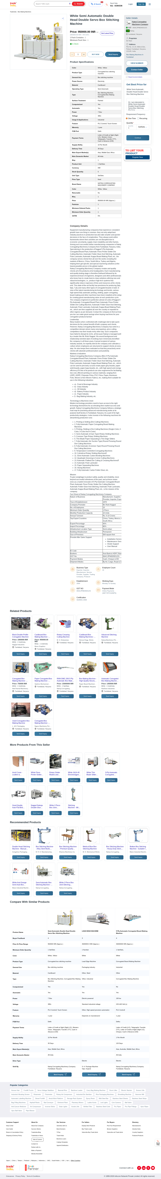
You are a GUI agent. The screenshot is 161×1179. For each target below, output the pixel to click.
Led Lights (104, 1102)
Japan (8, 1160)
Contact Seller (137, 70)
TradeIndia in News (37, 1135)
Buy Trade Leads (87, 1129)
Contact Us (34, 1144)
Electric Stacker (126, 1090)
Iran (67, 1160)
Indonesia (42, 1160)
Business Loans (61, 1139)
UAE (48, 1160)
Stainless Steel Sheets (120, 1098)
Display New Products (88, 1125)
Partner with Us (35, 1147)
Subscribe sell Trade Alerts (115, 1132)
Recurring (143, 118)
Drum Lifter (113, 1090)
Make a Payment (36, 1150)
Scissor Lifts (140, 1090)
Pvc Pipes (117, 1106)
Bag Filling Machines (18, 1102)
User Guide (9, 1129)
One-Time (132, 118)
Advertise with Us (62, 1125)
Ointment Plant (62, 1102)
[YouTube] (153, 1168)
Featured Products (137, 1135)
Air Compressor (35, 1106)
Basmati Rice (62, 1090)
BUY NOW (95, 54)
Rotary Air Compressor (64, 1094)
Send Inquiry (113, 54)
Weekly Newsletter (36, 1154)
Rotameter (37, 1094)
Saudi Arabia (56, 1160)
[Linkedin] (144, 1168)
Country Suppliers (137, 1132)
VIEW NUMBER (137, 63)
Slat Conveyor (48, 1102)
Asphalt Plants (35, 1102)
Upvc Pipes (144, 1106)
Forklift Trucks (28, 1090)
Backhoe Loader (76, 1090)
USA (63, 1160)
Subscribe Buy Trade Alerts (90, 1132)
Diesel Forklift (40, 1098)
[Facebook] (139, 1168)
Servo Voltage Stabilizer (45, 1090)
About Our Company (37, 1125)
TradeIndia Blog (36, 1132)
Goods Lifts (75, 1106)
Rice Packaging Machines (105, 1094)
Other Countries (75, 1160)
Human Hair (15, 1090)
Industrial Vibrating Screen (20, 1094)
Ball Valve (128, 1102)
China (14, 1160)
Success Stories (36, 1129)
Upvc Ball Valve (16, 1110)
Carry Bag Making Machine (96, 1090)
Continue (138, 138)
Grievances (10, 1176)
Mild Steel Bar (103, 1098)
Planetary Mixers (77, 1102)
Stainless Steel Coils (103, 1106)
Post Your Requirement (114, 1125)
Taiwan (20, 1160)
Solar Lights (63, 1106)
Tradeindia (13, 12)
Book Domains (61, 1129)
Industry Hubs (136, 1129)
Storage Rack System (74, 1098)
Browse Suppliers (112, 1129)
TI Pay (58, 1132)
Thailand (26, 1160)
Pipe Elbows (30, 1110)
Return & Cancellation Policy (14, 1132)
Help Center (9, 1125)
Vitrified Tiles (87, 1106)
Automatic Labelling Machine (21, 1098)
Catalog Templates (62, 1142)
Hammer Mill (139, 1094)
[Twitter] (148, 1168)
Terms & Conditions (33, 1176)
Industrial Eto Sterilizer (84, 1094)
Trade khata (60, 1135)
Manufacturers (136, 1125)
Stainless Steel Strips (139, 1098)
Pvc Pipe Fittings (130, 1106)
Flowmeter (48, 1094)
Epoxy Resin (90, 1098)
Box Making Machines (24, 12)
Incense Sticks (50, 1106)
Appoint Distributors (62, 1145)
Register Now (137, 157)
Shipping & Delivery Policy (14, 1135)
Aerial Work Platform (56, 1098)
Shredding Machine (124, 1094)
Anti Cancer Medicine (18, 1106)
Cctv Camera (116, 1102)
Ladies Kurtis (91, 1102)
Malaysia (34, 1160)
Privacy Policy (20, 1176)
